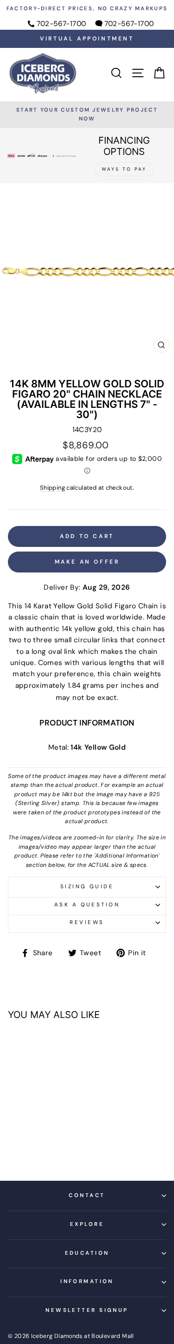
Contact (87, 1195)
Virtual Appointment (87, 38)
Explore (87, 1224)
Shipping (52, 488)
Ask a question (87, 904)
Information (87, 1281)
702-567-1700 (61, 23)
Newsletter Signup (87, 1310)
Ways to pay (124, 169)
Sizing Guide (87, 886)
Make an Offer (87, 562)
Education (87, 1253)
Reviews (87, 922)
